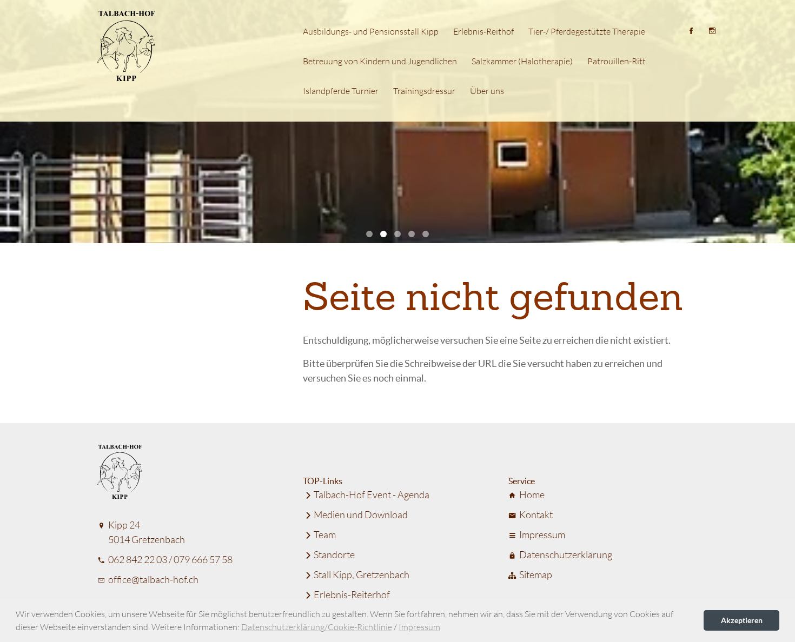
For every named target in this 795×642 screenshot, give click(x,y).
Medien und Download (361, 514)
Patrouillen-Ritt (616, 61)
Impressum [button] (419, 626)
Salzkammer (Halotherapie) (522, 61)
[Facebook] (691, 30)
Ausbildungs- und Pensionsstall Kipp (371, 31)
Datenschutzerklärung (565, 554)
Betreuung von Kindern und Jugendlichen (380, 61)
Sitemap (535, 574)
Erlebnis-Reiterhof (352, 594)
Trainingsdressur (424, 90)
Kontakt (536, 514)
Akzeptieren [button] (742, 620)
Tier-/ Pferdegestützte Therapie (586, 31)
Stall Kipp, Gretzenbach (361, 574)
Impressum (542, 534)
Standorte (334, 554)
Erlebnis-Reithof (483, 31)
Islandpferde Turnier (341, 90)
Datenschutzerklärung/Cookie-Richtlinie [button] (316, 626)
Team (325, 534)
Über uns (487, 90)
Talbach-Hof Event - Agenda (371, 494)
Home (532, 494)
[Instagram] (712, 30)
